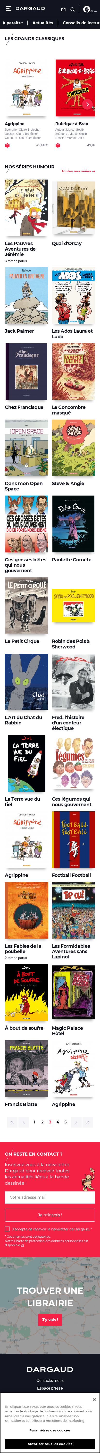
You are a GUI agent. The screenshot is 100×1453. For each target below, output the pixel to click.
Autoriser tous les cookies (50, 1444)
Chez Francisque (24, 407)
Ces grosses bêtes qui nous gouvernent (25, 565)
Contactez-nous (50, 1380)
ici (22, 1245)
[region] (50, 1423)
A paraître (12, 23)
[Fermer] (94, 1399)
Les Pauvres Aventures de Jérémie (20, 249)
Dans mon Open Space (24, 486)
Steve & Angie (68, 483)
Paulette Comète (72, 560)
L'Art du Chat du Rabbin (23, 720)
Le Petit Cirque (22, 641)
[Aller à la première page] (12, 1122)
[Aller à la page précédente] (23, 1122)
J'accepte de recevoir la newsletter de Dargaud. (51, 1229)
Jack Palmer (19, 331)
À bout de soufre (24, 1028)
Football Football (71, 875)
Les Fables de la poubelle (23, 948)
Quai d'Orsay (67, 243)
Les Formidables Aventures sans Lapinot (71, 951)
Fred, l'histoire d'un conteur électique (68, 723)
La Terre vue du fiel (22, 801)
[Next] (87, 104)
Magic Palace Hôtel (67, 1030)
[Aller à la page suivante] (76, 1122)
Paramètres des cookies (50, 1430)
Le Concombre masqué (69, 410)
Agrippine (16, 875)
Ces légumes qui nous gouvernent (72, 801)
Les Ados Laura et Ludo (72, 333)
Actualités (43, 23)
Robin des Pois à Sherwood (71, 644)
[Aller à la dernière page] (88, 1122)
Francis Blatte (21, 1104)
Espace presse (50, 1388)
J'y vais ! (50, 1319)
